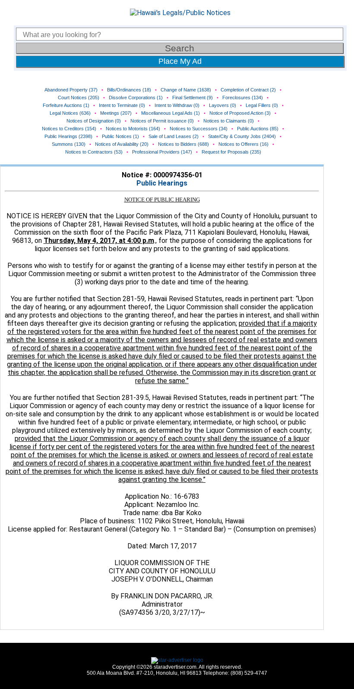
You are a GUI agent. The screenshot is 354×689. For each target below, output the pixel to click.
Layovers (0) (222, 105)
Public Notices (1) (120, 136)
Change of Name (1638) (186, 89)
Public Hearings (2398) (68, 136)
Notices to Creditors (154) (69, 128)
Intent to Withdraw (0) (177, 105)
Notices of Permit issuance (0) (162, 120)
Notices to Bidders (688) (183, 144)
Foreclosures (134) (242, 97)
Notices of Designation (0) (93, 120)
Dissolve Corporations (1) (136, 97)
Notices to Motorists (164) (133, 128)
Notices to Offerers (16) (243, 144)
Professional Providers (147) (162, 151)
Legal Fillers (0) (262, 105)
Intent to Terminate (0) (122, 105)
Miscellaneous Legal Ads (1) (170, 113)
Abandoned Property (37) (71, 89)
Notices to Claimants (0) (228, 120)
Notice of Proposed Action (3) (240, 113)
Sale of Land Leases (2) (174, 136)
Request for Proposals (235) (231, 151)
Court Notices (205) (78, 97)
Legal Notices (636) (70, 113)
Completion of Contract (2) (248, 89)
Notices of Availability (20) (122, 144)
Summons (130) (68, 144)
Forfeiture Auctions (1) (66, 105)
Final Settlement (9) (192, 97)
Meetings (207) (116, 113)
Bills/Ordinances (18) (129, 89)
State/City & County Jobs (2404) (242, 136)
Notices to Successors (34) (199, 128)
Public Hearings (161, 183)
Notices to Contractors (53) (94, 151)
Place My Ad (180, 61)
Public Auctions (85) (257, 128)
